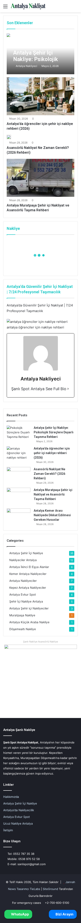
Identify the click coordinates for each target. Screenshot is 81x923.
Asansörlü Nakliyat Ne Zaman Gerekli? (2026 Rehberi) (49, 473)
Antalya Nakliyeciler (23, 580)
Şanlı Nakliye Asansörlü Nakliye (40, 641)
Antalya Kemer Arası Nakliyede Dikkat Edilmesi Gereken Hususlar (52, 515)
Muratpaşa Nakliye (22, 615)
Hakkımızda (11, 796)
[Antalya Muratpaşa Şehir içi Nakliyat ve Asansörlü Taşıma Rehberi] (40, 178)
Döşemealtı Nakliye (22, 629)
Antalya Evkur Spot (22, 594)
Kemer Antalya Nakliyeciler (27, 574)
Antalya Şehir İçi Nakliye (26, 553)
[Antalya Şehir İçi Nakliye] (28, 6)
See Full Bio (56, 389)
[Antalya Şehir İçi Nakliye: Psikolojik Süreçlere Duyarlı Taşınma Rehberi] (40, 53)
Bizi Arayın (64, 914)
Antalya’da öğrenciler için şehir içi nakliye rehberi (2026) (52, 453)
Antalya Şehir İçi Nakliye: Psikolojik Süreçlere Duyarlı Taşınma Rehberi (53, 432)
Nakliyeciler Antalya (23, 560)
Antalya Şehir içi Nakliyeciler (29, 608)
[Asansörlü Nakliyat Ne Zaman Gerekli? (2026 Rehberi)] (9, 137)
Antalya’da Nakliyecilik (18, 810)
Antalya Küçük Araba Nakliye (29, 622)
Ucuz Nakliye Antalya (18, 823)
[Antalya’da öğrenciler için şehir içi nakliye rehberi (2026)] (40, 96)
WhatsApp (19, 914)
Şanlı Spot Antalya (27, 389)
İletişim (8, 830)
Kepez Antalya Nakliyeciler (27, 587)
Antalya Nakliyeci (26, 66)
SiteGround (50, 889)
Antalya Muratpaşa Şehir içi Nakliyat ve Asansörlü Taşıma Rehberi (53, 494)
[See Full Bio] (68, 389)
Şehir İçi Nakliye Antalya (26, 601)
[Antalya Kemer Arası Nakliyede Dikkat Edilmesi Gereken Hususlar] (18, 516)
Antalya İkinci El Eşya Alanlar (29, 567)
